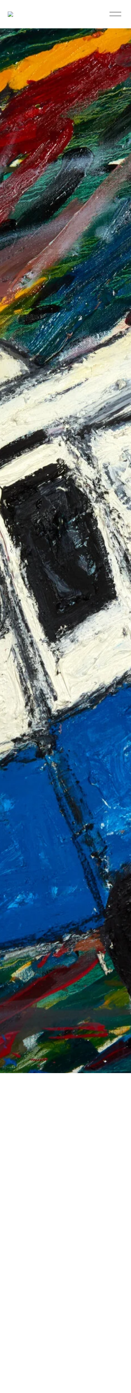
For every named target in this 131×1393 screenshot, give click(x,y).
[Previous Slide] (11, 550)
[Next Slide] (119, 550)
